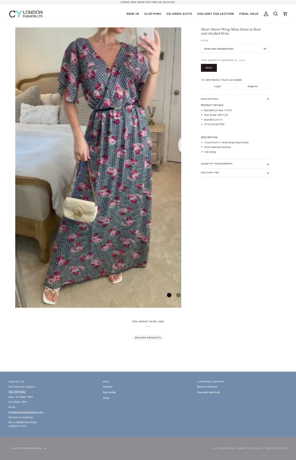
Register (253, 86)
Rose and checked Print (219, 49)
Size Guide (109, 392)
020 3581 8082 (17, 392)
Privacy (257, 448)
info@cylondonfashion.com (26, 412)
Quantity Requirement (217, 163)
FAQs (106, 398)
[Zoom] (98, 167)
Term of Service (276, 448)
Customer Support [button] (210, 381)
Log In (217, 86)
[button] (153, 14)
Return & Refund (207, 386)
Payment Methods (208, 392)
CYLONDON (222, 448)
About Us (244, 448)
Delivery (107, 386)
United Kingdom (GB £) (26, 448)
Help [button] (106, 381)
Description (209, 99)
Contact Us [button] (16, 381)
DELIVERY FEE (210, 172)
